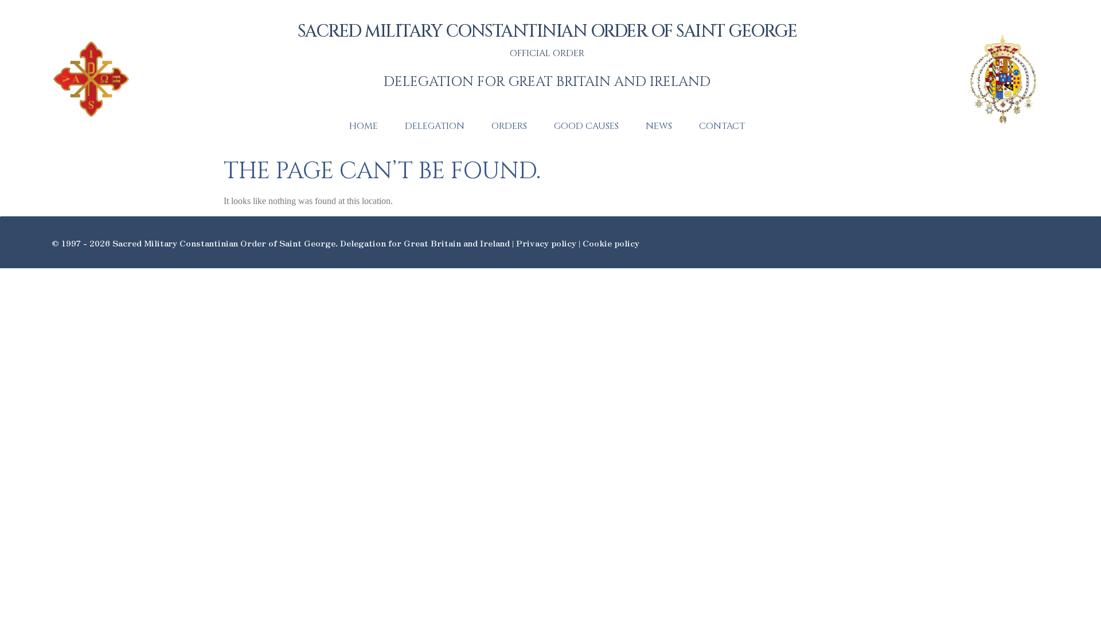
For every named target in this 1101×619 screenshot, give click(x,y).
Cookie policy (611, 243)
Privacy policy (546, 243)
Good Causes (586, 126)
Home (363, 126)
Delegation (434, 126)
